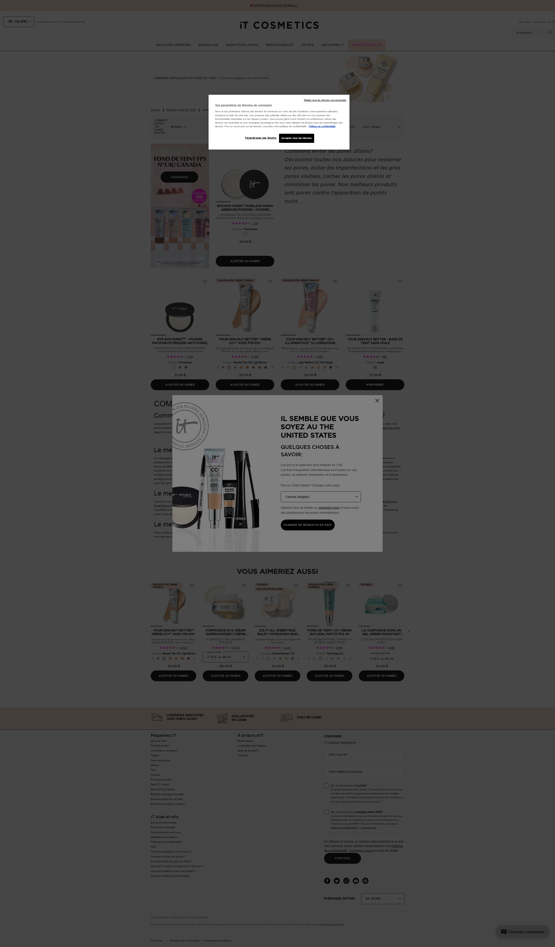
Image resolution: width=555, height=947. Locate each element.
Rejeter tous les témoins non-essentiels (325, 100)
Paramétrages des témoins (261, 138)
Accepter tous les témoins (296, 138)
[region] (279, 122)
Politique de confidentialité (322, 126)
